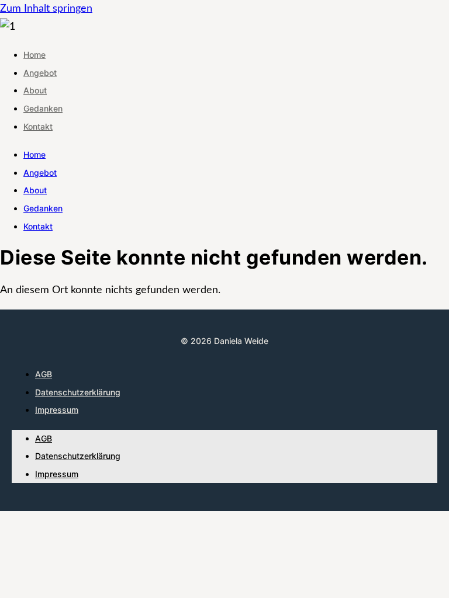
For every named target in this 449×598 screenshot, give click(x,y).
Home (34, 55)
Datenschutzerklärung (77, 392)
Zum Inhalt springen (46, 9)
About (35, 90)
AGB (43, 374)
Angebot (40, 73)
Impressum (56, 410)
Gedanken (43, 108)
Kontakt (38, 126)
